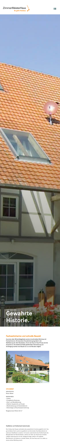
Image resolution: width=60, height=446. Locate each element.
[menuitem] (55, 8)
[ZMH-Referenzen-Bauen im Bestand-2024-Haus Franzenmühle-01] (27, 383)
